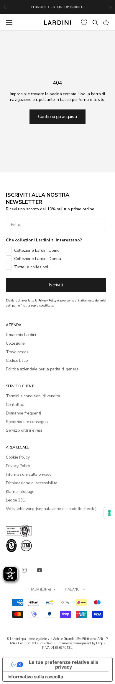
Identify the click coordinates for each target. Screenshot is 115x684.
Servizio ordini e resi (24, 430)
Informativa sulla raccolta (35, 677)
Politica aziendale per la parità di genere (42, 369)
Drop (99, 643)
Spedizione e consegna (27, 422)
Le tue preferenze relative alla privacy (63, 664)
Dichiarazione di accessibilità (32, 483)
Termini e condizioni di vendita (33, 396)
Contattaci (15, 404)
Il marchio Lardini (21, 335)
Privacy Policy (18, 466)
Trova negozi (17, 352)
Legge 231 (15, 500)
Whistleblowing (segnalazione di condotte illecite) (51, 509)
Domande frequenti (23, 413)
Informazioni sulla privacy (28, 474)
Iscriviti (56, 285)
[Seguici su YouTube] (39, 570)
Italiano (72, 589)
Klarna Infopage (20, 491)
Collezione (15, 343)
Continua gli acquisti (57, 116)
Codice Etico (17, 360)
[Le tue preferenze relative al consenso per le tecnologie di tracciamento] (109, 513)
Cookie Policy (17, 457)
